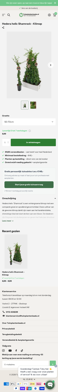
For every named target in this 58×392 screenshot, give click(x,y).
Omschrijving (9, 198)
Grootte (5, 116)
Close (55, 3)
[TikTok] (22, 350)
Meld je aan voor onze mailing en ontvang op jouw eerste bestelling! (22, 356)
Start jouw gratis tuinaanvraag (29, 184)
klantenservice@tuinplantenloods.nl (22, 316)
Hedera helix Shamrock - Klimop (13, 273)
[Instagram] (3, 350)
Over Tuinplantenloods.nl (13, 323)
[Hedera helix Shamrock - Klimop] (16, 251)
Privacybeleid (8, 328)
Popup (30, 130)
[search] (8, 15)
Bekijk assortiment (3, 15)
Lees (6, 221)
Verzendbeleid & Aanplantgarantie (18, 340)
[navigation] (24, 105)
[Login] (49, 15)
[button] (8, 139)
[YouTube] (10, 351)
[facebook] (16, 350)
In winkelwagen (33, 142)
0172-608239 (12, 312)
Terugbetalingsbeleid (12, 334)
